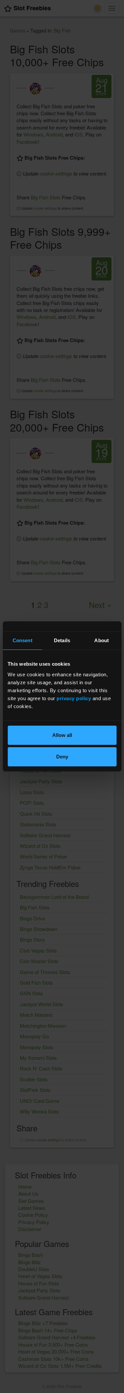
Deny (62, 756)
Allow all (62, 735)
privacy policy (74, 698)
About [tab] (101, 640)
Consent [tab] (22, 640)
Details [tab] (62, 640)
